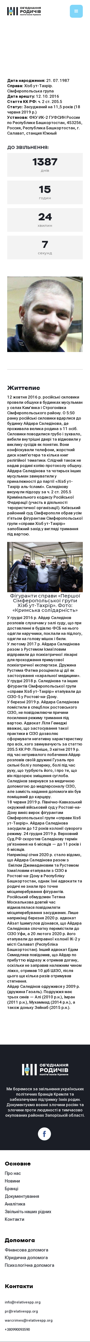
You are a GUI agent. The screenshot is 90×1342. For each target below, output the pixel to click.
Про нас (13, 1173)
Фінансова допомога (26, 1249)
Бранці (11, 1188)
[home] (24, 11)
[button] (76, 11)
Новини (12, 1180)
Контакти (14, 1219)
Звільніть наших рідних (28, 1211)
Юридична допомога (26, 1257)
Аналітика (15, 1203)
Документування (22, 1196)
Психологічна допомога (29, 1265)
